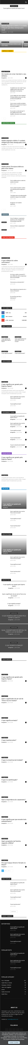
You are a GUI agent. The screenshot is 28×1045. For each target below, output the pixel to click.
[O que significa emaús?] (7, 348)
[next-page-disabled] (5, 233)
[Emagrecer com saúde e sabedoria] (5, 204)
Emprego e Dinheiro (6, 71)
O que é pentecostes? (20, 353)
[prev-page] (2, 119)
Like (26, 312)
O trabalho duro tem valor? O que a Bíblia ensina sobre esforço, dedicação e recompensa (18, 89)
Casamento (4, 222)
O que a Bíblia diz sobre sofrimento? (9, 261)
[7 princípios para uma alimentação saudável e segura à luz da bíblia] (5, 197)
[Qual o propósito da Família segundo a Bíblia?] (14, 833)
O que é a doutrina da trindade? (17, 445)
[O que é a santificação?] (14, 771)
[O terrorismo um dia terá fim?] (5, 284)
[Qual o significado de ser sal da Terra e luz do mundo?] (21, 333)
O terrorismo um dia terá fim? (17, 282)
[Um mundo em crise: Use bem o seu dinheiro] (14, 63)
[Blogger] (6, 1029)
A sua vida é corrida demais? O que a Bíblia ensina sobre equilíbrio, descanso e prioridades (18, 112)
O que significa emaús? (6, 353)
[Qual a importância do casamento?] (14, 791)
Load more (13, 911)
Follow (25, 316)
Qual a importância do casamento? (13, 800)
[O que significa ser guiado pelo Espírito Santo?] (7, 333)
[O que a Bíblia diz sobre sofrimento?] (14, 250)
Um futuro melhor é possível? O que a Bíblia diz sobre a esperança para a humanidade (18, 276)
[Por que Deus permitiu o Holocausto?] (5, 298)
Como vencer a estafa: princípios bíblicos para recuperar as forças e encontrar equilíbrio (18, 105)
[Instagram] (17, 1029)
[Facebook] (10, 1029)
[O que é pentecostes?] (21, 348)
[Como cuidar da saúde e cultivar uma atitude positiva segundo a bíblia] (5, 189)
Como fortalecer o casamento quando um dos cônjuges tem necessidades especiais (17, 220)
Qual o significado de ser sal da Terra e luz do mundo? (20, 340)
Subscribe (24, 320)
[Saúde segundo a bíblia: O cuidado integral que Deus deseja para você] (14, 22)
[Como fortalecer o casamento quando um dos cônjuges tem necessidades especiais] (5, 220)
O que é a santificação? (9, 780)
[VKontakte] (21, 1029)
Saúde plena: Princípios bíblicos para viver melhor (12, 167)
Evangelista (4, 77)
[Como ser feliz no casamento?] (5, 227)
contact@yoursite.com (12, 1019)
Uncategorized (5, 336)
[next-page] (5, 119)
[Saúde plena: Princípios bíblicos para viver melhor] (11, 40)
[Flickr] (14, 1029)
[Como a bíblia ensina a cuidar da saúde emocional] (5, 182)
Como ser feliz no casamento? (17, 226)
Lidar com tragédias (5, 258)
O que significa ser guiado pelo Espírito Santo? (14, 8)
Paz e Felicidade (5, 23)
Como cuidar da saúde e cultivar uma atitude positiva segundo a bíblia (17, 189)
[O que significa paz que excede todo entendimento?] (14, 811)
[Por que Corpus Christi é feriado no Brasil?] (14, 854)
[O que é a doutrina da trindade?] (5, 447)
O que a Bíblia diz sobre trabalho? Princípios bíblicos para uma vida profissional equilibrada (18, 97)
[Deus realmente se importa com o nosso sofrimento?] (5, 291)
